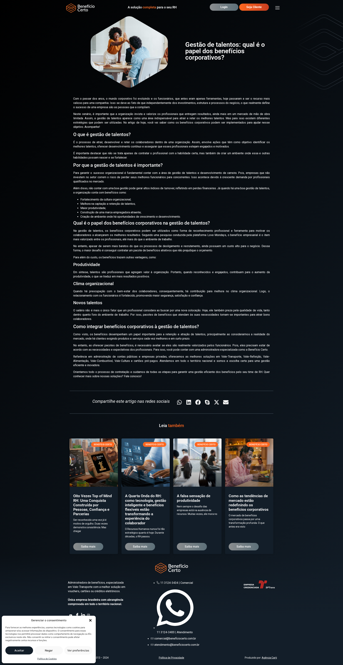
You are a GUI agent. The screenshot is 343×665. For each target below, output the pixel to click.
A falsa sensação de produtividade (193, 498)
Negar (49, 650)
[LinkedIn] (83, 614)
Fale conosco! (133, 376)
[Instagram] (89, 614)
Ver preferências (78, 650)
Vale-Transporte (231, 356)
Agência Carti (269, 657)
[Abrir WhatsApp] (334, 656)
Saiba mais (88, 546)
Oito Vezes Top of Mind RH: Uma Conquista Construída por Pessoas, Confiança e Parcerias (92, 505)
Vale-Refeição (252, 356)
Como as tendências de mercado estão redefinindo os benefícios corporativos (249, 503)
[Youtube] (71, 614)
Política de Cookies (47, 658)
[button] (90, 620)
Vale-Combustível (101, 361)
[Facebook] (77, 614)
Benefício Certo (258, 349)
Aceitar (19, 650)
